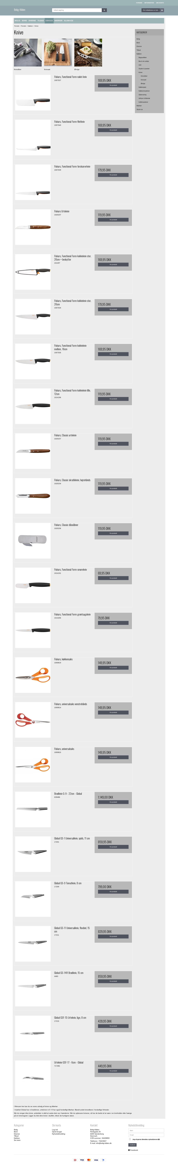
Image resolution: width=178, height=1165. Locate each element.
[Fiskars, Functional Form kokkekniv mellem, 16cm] (33, 363)
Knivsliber (144, 76)
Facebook (134, 1150)
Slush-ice (140, 109)
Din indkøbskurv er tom (150, 10)
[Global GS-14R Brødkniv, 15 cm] (33, 990)
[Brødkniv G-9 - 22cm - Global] (33, 811)
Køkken (139, 54)
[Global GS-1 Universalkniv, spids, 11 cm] (33, 855)
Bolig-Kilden (19, 9)
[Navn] (146, 1130)
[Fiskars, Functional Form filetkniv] (33, 139)
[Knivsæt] (58, 52)
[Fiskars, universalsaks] (33, 766)
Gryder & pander (144, 69)
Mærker (139, 106)
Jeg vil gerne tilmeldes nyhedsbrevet (146, 1139)
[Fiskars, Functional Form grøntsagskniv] (33, 631)
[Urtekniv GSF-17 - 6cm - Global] (33, 1079)
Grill (140, 65)
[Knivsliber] (28, 52)
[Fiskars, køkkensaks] (33, 676)
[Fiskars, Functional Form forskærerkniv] (33, 183)
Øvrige (143, 83)
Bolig (138, 39)
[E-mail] (146, 1135)
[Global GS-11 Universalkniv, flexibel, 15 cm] (33, 945)
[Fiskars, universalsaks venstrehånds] (33, 721)
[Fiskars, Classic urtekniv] (33, 452)
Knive (140, 72)
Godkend (132, 1144)
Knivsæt (143, 80)
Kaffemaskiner (143, 102)
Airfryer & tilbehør (144, 98)
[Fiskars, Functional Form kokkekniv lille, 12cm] (33, 407)
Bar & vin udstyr (144, 61)
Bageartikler (143, 57)
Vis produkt (113, 85)
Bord (138, 43)
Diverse (139, 46)
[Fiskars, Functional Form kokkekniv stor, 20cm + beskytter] (33, 273)
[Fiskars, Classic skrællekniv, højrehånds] (33, 497)
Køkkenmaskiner (144, 91)
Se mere (17, 1140)
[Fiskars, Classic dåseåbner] (33, 542)
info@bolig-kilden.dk (104, 1143)
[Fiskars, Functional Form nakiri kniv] (33, 94)
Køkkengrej (142, 87)
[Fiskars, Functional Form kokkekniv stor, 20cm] (33, 318)
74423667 (102, 1141)
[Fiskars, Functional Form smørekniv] (33, 587)
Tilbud (139, 50)
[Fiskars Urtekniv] (33, 228)
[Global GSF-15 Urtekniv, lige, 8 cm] (33, 1035)
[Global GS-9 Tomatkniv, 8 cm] (33, 900)
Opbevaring (142, 95)
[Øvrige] (88, 52)
